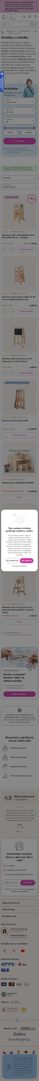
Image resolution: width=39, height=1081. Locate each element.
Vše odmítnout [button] (12, 561)
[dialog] (19, 540)
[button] (19, 566)
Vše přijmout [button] (27, 561)
